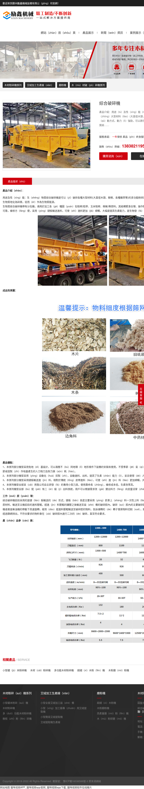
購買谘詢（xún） (113, 156)
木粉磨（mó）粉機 (118, 670)
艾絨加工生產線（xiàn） (40, 85)
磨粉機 (62, 85)
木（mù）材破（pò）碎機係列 (88, 85)
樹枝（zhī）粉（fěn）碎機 (17, 718)
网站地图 (5, 787)
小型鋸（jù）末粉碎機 (15, 670)
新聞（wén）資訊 (112, 33)
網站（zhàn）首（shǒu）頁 (58, 33)
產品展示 (88, 33)
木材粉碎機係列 (13, 85)
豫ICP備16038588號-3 (75, 781)
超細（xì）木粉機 (106, 702)
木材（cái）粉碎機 (40, 670)
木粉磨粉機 (103, 708)
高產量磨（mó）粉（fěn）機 (113, 713)
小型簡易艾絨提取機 (52, 717)
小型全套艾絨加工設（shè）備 (57, 702)
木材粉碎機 (9, 708)
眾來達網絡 (95, 781)
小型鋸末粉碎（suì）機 (15, 702)
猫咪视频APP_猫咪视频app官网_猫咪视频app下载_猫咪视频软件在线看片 (51, 787)
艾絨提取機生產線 (50, 722)
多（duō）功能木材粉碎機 (17, 713)
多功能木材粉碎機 (64, 670)
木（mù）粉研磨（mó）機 (111, 718)
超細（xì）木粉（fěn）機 (91, 670)
